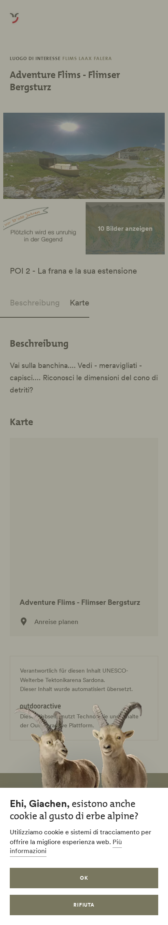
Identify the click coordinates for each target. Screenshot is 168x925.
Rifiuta (84, 905)
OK (84, 878)
